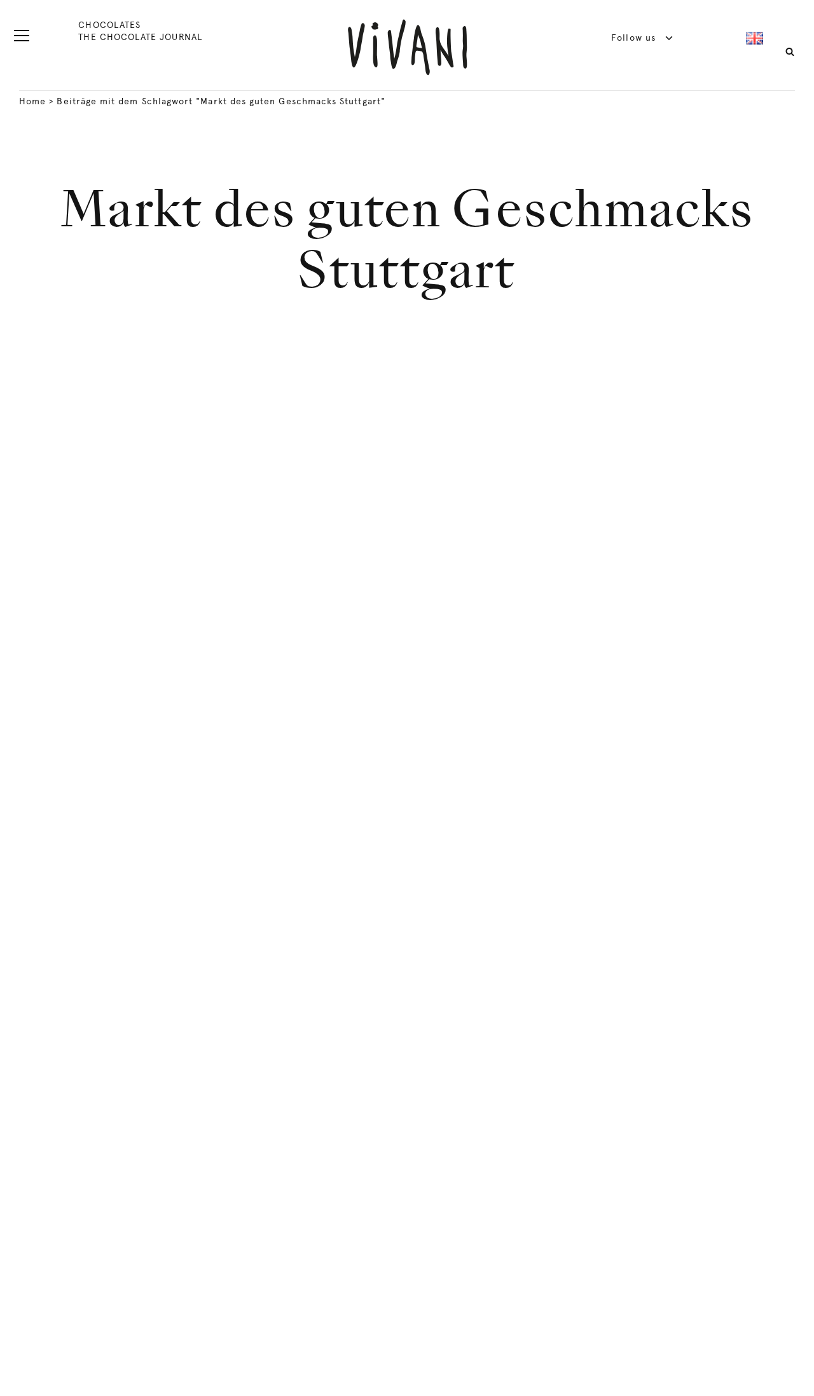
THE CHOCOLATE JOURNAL (140, 37)
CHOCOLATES (109, 25)
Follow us (635, 37)
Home (32, 101)
